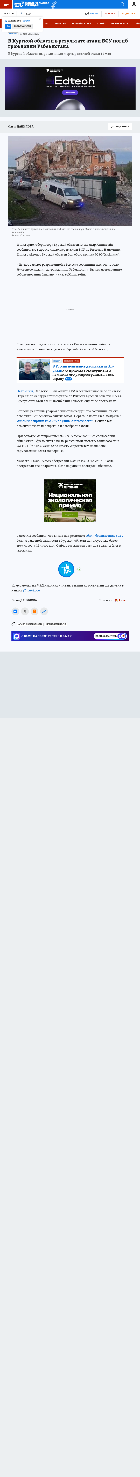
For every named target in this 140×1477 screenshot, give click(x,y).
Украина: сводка (81, 23)
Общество (57, 361)
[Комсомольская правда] (31, 4)
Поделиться (122, 126)
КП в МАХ (101, 23)
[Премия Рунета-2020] (53, 4)
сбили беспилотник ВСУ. (104, 535)
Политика (13, 34)
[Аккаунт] (134, 4)
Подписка (128, 13)
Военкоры (60, 23)
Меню (6, 4)
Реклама (110, 13)
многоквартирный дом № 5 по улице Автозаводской (55, 421)
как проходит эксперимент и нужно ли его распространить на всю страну (83, 372)
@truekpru (31, 590)
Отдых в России (120, 23)
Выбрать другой (22, 26)
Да (8, 26)
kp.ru (122, 600)
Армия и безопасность (30, 624)
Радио (94, 13)
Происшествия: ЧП (56, 624)
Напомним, (25, 391)
